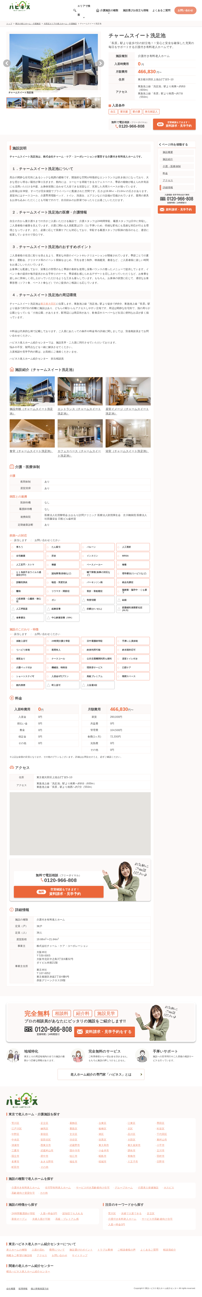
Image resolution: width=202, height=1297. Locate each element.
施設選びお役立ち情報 (136, 10)
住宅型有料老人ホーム (58, 1187)
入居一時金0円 (48, 1213)
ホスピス (169, 1187)
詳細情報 (168, 187)
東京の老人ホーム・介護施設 (28, 24)
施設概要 (168, 152)
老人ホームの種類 (16, 1249)
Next (100, 63)
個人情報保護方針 (40, 1288)
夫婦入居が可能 (41, 1219)
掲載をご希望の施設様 (19, 1255)
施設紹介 (168, 159)
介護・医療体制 (172, 166)
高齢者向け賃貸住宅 (23, 1193)
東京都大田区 (48, 303)
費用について (57, 1249)
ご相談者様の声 (127, 1249)
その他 (44, 1193)
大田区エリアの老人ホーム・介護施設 (60, 24)
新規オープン (19, 1219)
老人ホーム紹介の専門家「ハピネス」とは (101, 1074)
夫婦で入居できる (131, 1213)
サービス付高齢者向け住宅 (157, 1219)
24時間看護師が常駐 (23, 1213)
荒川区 (112, 1213)
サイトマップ (79, 1255)
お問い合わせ (185, 10)
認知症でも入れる (72, 1213)
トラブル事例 (105, 1249)
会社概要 (10, 1288)
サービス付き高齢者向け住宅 (93, 1187)
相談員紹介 (169, 1249)
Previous (7, 63)
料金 (165, 173)
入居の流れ (38, 1249)
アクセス (168, 180)
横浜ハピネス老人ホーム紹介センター (28, 1271)
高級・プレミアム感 (67, 1219)
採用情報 (22, 1288)
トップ (9, 24)
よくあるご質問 (161, 10)
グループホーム (124, 1187)
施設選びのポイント (81, 1249)
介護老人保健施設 (148, 1187)
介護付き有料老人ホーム (26, 1187)
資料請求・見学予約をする (108, 1031)
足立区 (151, 1213)
